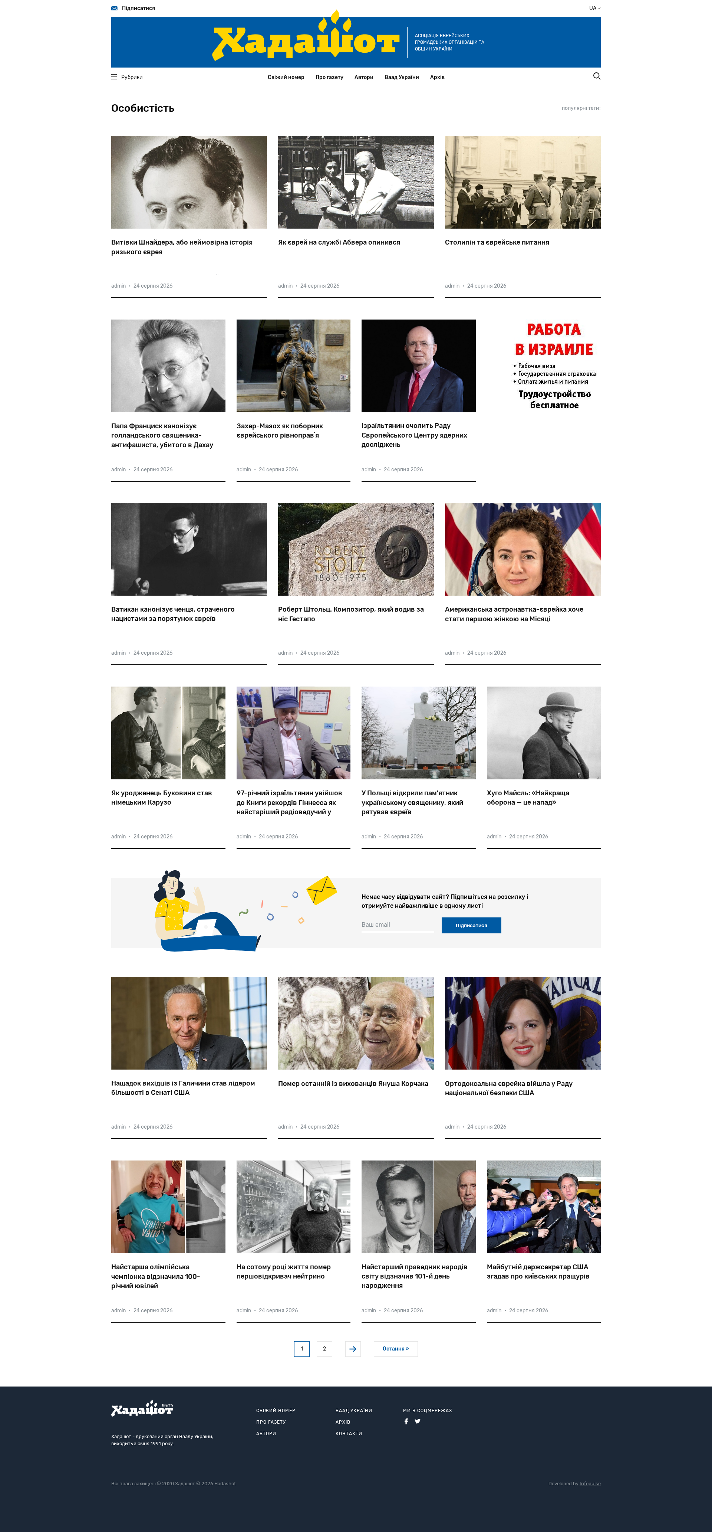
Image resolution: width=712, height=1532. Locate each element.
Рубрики (132, 77)
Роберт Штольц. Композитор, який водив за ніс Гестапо (351, 614)
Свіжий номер (286, 77)
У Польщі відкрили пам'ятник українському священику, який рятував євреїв (412, 802)
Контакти (349, 1433)
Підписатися (138, 8)
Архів (437, 77)
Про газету (329, 77)
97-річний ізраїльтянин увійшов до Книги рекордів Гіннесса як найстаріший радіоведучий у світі (289, 802)
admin (118, 286)
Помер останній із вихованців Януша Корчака (353, 1084)
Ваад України (402, 77)
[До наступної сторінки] (353, 1349)
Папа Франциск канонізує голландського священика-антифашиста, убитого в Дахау (162, 435)
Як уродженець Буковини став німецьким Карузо (161, 797)
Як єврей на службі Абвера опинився (339, 242)
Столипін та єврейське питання (497, 242)
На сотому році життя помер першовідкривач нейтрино (284, 1271)
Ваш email (376, 924)
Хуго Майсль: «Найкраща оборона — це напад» (528, 797)
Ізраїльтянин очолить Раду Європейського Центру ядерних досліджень (414, 435)
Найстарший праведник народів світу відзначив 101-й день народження (415, 1276)
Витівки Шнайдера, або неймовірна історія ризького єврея (182, 247)
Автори (364, 77)
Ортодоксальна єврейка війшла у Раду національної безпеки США (509, 1088)
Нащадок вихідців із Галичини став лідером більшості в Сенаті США (183, 1088)
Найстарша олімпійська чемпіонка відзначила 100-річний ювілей (155, 1276)
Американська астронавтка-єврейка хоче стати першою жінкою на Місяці (514, 614)
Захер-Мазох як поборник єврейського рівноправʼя (280, 430)
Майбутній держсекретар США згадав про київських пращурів (538, 1271)
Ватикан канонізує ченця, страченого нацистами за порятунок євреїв (173, 614)
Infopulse (590, 1483)
